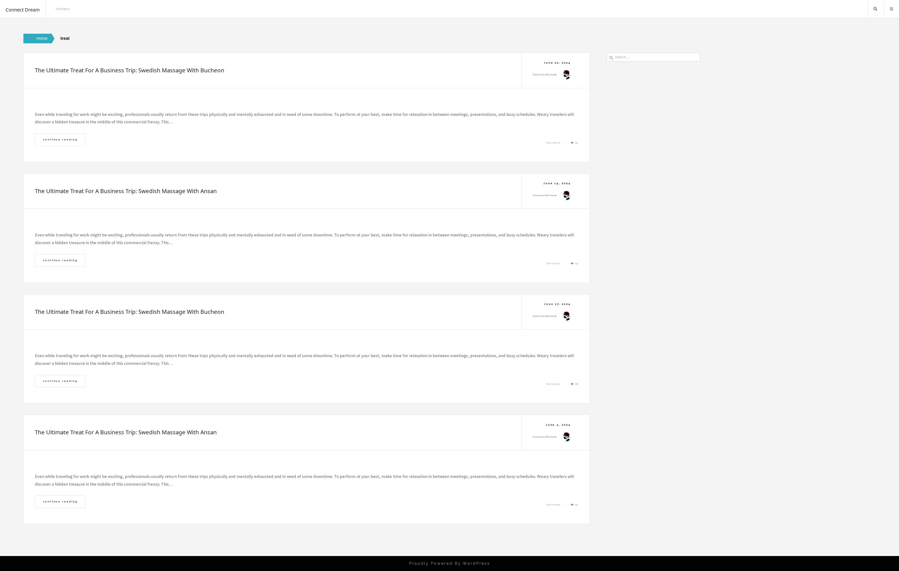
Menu (891, 8)
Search (875, 8)
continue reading (60, 139)
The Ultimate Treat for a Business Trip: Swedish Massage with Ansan (126, 191)
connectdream (545, 74)
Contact (63, 9)
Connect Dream (23, 10)
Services (553, 142)
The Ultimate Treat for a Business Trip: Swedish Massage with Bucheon (129, 70)
